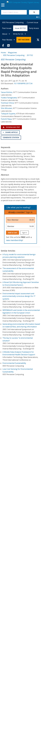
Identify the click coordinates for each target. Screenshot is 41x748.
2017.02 (30, 55)
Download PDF (12, 127)
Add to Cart (12, 233)
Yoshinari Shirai (7, 103)
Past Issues (6, 28)
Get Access (23, 40)
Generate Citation (11, 138)
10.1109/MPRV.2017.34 (23, 83)
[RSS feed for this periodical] (8, 45)
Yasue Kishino (6, 92)
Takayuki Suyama (8, 113)
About (5, 34)
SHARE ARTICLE (11, 132)
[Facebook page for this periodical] (3, 45)
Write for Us (18, 34)
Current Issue (32, 22)
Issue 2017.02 (20, 28)
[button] (37, 17)
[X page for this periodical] (38, 40)
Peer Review (7, 40)
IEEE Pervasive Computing (13, 22)
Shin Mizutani (6, 108)
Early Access (34, 28)
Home (3, 52)
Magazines (12, 52)
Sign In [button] (29, 212)
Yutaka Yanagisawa (9, 97)
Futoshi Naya (6, 119)
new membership (14, 240)
